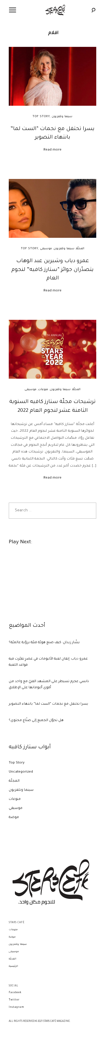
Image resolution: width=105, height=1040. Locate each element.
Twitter (14, 1000)
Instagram (16, 1007)
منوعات (43, 389)
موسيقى (46, 248)
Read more (52, 150)
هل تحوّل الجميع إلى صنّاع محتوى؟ (36, 721)
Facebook (15, 992)
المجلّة (80, 248)
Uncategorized (21, 772)
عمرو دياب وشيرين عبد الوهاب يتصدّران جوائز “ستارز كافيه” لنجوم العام (52, 269)
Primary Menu (12, 10)
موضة (14, 817)
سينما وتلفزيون (62, 116)
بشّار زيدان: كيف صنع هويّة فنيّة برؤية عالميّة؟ (44, 643)
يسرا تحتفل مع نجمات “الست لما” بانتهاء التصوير (48, 704)
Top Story (41, 116)
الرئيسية (13, 966)
